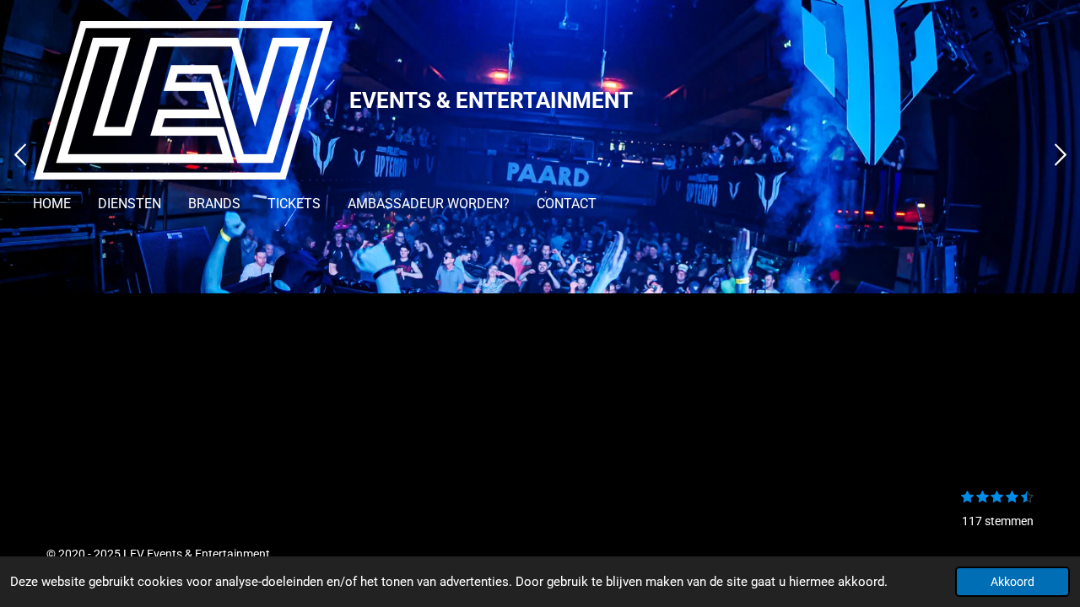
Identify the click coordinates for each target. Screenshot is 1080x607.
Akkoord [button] (1012, 581)
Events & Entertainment (491, 100)
